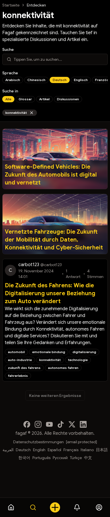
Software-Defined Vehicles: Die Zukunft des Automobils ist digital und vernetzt (51, 174)
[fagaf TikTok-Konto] (60, 424)
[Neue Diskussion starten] (55, 507)
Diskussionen (68, 99)
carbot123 (28, 265)
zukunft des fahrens (24, 368)
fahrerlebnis (18, 375)
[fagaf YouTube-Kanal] (49, 424)
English (39, 449)
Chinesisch (36, 80)
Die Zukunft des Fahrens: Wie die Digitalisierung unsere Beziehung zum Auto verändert (50, 293)
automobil (16, 352)
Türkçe (76, 457)
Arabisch (12, 80)
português (41, 457)
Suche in (10, 91)
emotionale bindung (48, 352)
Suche (8, 49)
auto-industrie (20, 360)
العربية (8, 449)
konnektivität (16, 112)
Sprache (10, 72)
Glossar (25, 99)
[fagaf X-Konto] (72, 424)
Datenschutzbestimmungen (38, 441)
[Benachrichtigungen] (77, 507)
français (70, 449)
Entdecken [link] (36, 5)
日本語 (102, 449)
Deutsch (60, 80)
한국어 (24, 457)
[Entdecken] (33, 507)
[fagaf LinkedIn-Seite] (83, 424)
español (54, 449)
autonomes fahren (63, 368)
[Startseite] (11, 507)
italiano (87, 449)
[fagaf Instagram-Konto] (38, 424)
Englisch (81, 80)
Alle (8, 99)
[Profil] (99, 507)
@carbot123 (51, 264)
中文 (88, 457)
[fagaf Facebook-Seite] (26, 424)
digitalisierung (84, 352)
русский (60, 457)
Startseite (10, 5)
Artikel (44, 99)
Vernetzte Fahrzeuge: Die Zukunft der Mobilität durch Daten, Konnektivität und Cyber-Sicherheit (54, 239)
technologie (78, 360)
